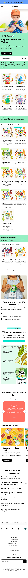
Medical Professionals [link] (14, 545)
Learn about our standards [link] (14, 341)
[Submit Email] (25, 561)
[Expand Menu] (2, 6)
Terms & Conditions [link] (14, 550)
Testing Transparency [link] (14, 543)
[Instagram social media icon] (6, 529)
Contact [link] (14, 532)
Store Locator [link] (14, 539)
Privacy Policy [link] (14, 548)
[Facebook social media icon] (1, 529)
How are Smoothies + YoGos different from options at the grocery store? (11, 477)
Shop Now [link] (7, 460)
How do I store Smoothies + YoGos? (11, 488)
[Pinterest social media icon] (18, 529)
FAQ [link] (14, 552)
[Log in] (26, 6)
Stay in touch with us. (14, 557)
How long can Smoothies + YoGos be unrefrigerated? (11, 493)
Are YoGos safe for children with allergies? (10, 510)
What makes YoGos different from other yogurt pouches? (12, 504)
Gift (14, 535)
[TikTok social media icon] (12, 529)
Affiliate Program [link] (14, 537)
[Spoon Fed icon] (25, 528)
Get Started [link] (7, 53)
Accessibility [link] (14, 541)
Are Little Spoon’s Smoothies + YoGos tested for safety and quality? (11, 483)
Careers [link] (14, 554)
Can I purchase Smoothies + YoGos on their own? (11, 498)
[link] (14, 2)
